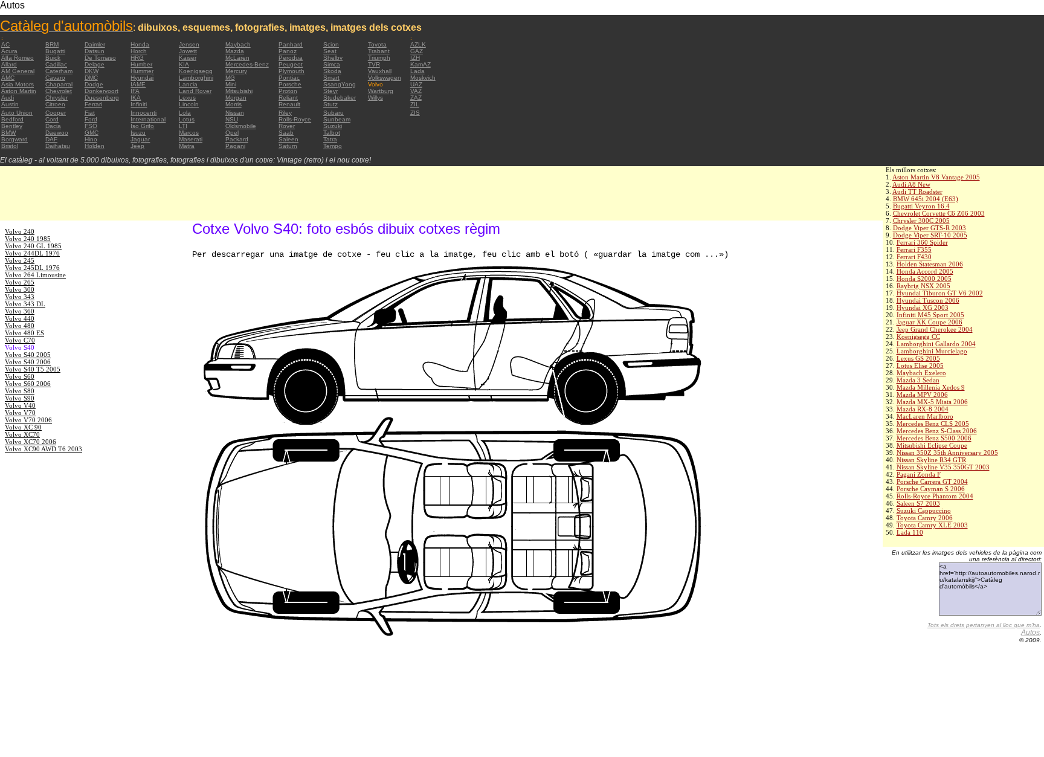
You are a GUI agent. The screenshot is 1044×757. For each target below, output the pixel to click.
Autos (1030, 632)
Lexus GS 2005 (918, 358)
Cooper (55, 112)
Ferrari (93, 104)
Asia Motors (17, 84)
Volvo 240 (19, 231)
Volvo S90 (19, 398)
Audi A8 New (911, 184)
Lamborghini (196, 77)
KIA (184, 64)
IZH (415, 57)
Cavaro (55, 77)
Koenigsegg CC (918, 336)
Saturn (288, 146)
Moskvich (423, 77)
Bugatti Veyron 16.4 (921, 206)
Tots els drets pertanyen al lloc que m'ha (983, 625)
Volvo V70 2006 (28, 420)
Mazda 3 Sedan (918, 380)
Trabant (379, 51)
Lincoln (189, 104)
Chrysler (56, 97)
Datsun (95, 51)
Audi (7, 97)
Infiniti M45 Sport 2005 (930, 314)
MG (230, 77)
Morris (233, 104)
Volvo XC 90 (23, 427)
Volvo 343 (19, 296)
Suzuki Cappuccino (924, 510)
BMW (8, 132)
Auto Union (17, 112)
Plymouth (291, 71)
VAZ (416, 91)
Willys (375, 97)
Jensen (189, 44)
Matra (187, 146)
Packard (236, 139)
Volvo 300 (19, 289)
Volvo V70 (20, 412)
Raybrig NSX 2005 (923, 285)
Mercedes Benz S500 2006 (934, 438)
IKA (135, 97)
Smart (331, 77)
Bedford (12, 119)
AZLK (418, 44)
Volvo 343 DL (25, 304)
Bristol (9, 146)
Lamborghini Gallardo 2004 (936, 343)
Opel (232, 132)
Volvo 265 (19, 282)
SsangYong (339, 84)
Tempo (332, 146)
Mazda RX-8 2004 (923, 409)
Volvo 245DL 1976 (32, 267)
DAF (51, 139)
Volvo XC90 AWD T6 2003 (43, 449)
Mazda (234, 51)
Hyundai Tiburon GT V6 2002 (940, 293)
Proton (288, 91)
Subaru (333, 112)
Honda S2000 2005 (924, 278)
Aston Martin (18, 91)
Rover (287, 126)
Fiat (90, 112)
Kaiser (187, 57)
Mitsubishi (239, 91)
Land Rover (195, 91)
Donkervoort (101, 91)
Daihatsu (57, 146)
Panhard (291, 44)
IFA (135, 91)
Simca (331, 64)
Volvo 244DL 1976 (32, 253)
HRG (137, 57)
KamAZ (420, 64)
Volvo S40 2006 (28, 362)
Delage (95, 64)
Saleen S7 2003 (918, 503)
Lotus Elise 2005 (920, 365)
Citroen (55, 104)
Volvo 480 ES (24, 333)
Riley (285, 112)
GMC (91, 132)
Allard (9, 64)
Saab (286, 132)
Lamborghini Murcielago (932, 351)
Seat (330, 51)
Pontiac (289, 77)
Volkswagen (384, 77)
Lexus (187, 97)
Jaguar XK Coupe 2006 (929, 322)
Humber (141, 64)
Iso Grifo (142, 126)
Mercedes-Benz (247, 64)
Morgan (235, 97)
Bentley (11, 126)
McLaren (237, 57)
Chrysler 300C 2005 (921, 220)
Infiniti (138, 104)
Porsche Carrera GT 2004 (932, 481)
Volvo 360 (19, 311)
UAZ (416, 84)
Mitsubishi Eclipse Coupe (932, 445)
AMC (7, 77)
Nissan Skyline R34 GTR (931, 459)
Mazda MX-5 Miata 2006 (932, 401)
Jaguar (140, 139)
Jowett (188, 51)
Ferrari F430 (914, 256)
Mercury (236, 71)
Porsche (290, 84)
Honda (139, 44)
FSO (91, 126)
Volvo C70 (20, 340)
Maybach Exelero (921, 372)
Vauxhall (380, 71)
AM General (17, 71)
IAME (138, 84)
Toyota (377, 44)
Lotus (187, 119)
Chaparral (58, 84)
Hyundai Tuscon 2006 (928, 300)
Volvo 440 (19, 318)
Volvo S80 (19, 391)
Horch (138, 51)
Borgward (14, 139)
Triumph (379, 57)
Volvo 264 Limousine (35, 275)
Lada (417, 71)
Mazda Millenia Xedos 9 (931, 387)
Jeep (137, 146)
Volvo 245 (19, 260)
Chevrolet (58, 91)
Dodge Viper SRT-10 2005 (930, 235)
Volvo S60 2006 (28, 383)
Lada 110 (910, 532)
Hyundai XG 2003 (923, 307)
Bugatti (55, 51)
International (148, 119)
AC (5, 44)
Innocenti (143, 112)
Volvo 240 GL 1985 (33, 246)
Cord (52, 119)
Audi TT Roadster (917, 191)
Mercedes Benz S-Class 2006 (937, 430)
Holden (95, 146)
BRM (52, 44)
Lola (185, 112)
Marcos (189, 132)
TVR (374, 64)
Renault (289, 104)
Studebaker (339, 97)
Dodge (94, 84)
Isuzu (138, 132)
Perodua (291, 57)
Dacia (53, 126)
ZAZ (416, 97)
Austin (10, 104)
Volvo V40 (20, 405)
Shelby (333, 57)
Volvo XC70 (22, 434)
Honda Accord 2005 (925, 271)
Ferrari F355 (914, 249)
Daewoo (56, 132)
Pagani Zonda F (919, 474)
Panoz (288, 51)
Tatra (330, 139)
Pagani (235, 146)
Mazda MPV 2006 (922, 394)
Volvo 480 (19, 325)
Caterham (58, 71)
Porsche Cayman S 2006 (931, 488)
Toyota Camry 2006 (925, 517)
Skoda (332, 71)
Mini (230, 84)
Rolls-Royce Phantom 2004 (935, 496)
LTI (183, 126)
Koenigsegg (196, 71)
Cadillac (56, 64)
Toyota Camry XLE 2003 (932, 525)
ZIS (415, 112)
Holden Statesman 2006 (930, 264)
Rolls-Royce (295, 119)
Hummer (141, 71)
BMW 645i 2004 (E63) (925, 198)
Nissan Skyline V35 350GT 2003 (943, 467)
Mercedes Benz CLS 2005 (933, 423)
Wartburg (380, 91)
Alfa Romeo (17, 57)
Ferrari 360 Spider (922, 242)
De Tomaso (100, 57)
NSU (231, 119)
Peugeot (291, 64)
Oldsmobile (240, 126)
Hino (91, 139)
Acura (9, 51)
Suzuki (332, 126)
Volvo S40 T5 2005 (32, 369)
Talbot (331, 132)
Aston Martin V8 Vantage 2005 (936, 177)
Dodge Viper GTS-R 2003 (929, 227)
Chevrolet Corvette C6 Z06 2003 (939, 213)
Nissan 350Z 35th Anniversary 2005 (947, 452)
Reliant (288, 97)
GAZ (416, 51)
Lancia (188, 84)
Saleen (288, 139)
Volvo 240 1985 (28, 238)
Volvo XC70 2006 (30, 441)
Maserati (190, 139)
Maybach (238, 44)
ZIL (414, 104)
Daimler (95, 44)
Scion (331, 44)
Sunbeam (336, 119)
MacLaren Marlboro (925, 416)
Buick (52, 57)
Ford (91, 119)
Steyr (330, 91)
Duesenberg (102, 97)
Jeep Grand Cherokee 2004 (935, 329)
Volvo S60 (19, 376)
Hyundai (141, 77)
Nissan (234, 112)
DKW (91, 71)
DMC (91, 77)
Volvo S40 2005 (28, 354)
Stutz (330, 104)
